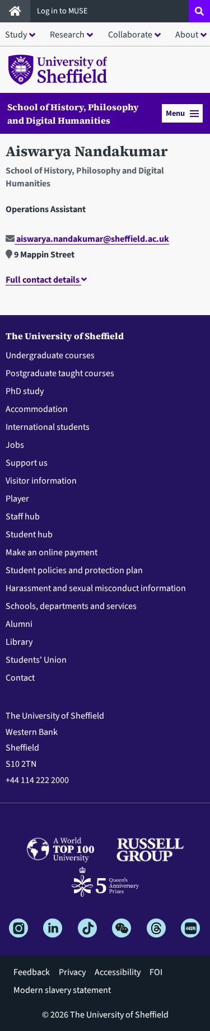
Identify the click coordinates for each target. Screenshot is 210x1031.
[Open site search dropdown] (199, 11)
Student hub (29, 534)
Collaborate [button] (130, 35)
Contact (20, 678)
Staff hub (23, 516)
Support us (27, 463)
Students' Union (36, 660)
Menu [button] (175, 113)
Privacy (72, 972)
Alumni (19, 624)
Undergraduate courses (50, 355)
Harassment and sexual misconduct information (96, 588)
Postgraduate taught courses (60, 373)
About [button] (186, 35)
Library (19, 642)
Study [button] (16, 35)
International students (48, 427)
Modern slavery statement (62, 990)
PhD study (25, 391)
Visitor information (41, 481)
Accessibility (118, 972)
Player (17, 499)
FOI (156, 972)
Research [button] (67, 35)
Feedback (31, 972)
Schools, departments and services (71, 606)
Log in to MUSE (63, 11)
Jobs (15, 445)
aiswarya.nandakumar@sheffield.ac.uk (92, 239)
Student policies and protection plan (74, 570)
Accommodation (37, 409)
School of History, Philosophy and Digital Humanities (73, 113)
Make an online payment (51, 552)
